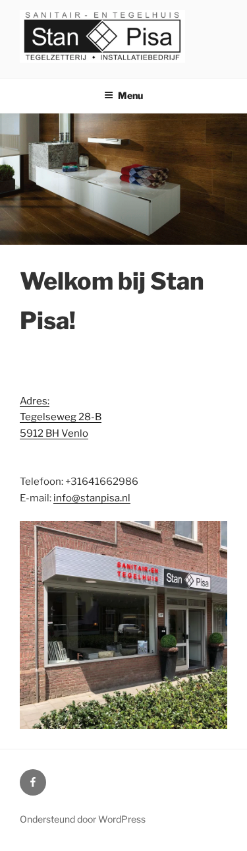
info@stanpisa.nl (91, 498)
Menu (130, 95)
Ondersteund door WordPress (83, 819)
